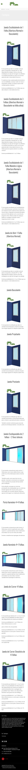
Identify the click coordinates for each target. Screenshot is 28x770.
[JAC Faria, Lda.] (14, 3)
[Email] (2, 741)
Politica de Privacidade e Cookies (9, 767)
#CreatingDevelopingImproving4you (8, 766)
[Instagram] (6, 741)
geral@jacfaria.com (7, 753)
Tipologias (4, 736)
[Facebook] (4, 741)
